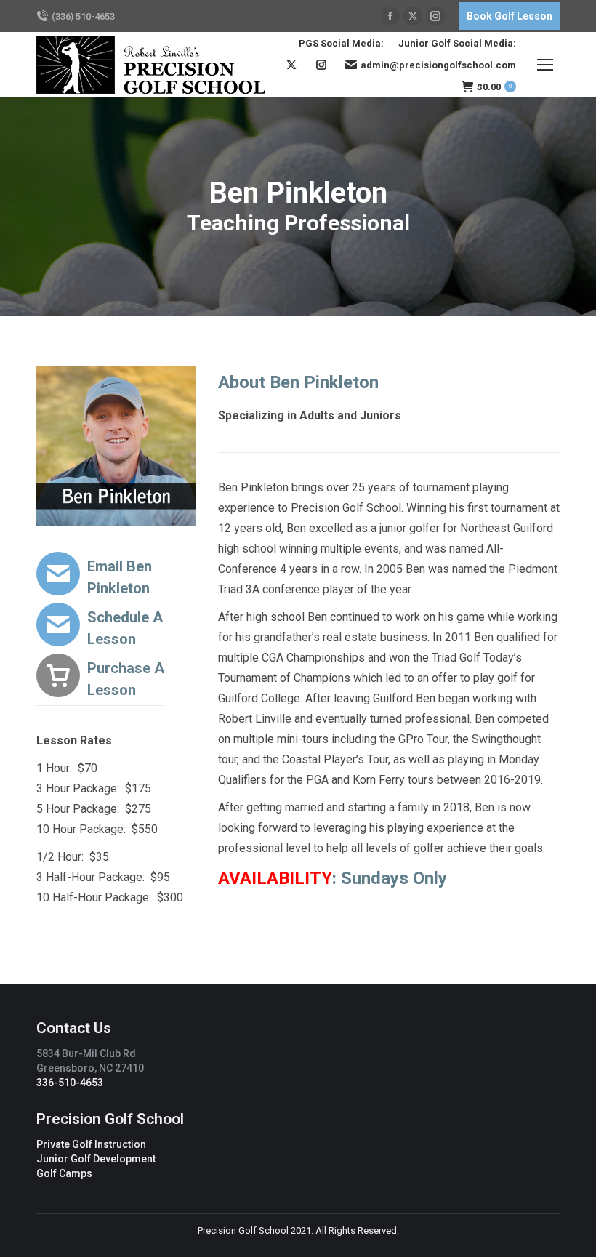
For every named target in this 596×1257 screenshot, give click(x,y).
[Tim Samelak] (116, 679)
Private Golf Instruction (91, 1144)
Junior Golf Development (96, 1159)
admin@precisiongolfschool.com (438, 65)
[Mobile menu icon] (545, 64)
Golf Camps (64, 1173)
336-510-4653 (69, 1082)
